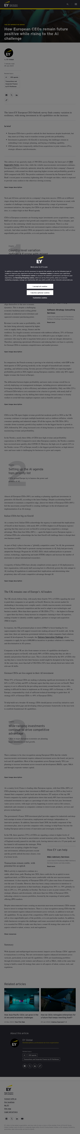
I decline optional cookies (40, 293)
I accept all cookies (40, 286)
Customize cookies (40, 298)
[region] (40, 278)
